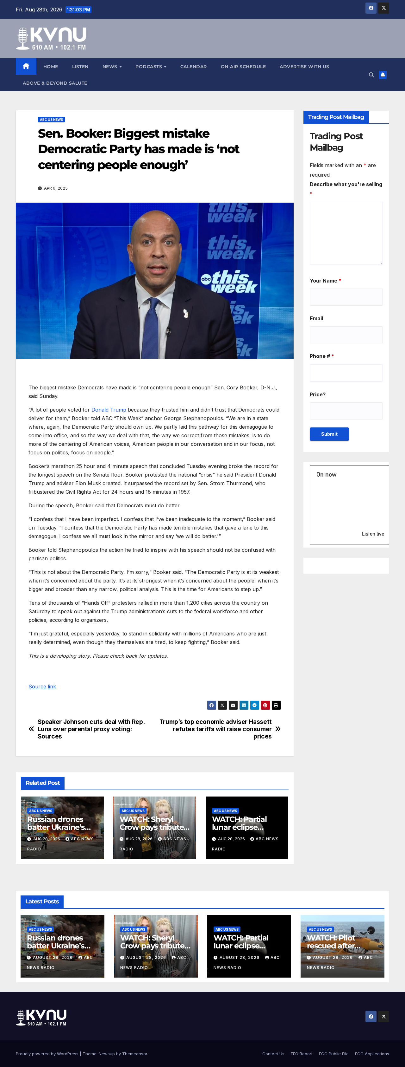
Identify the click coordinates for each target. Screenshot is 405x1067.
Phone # (322, 356)
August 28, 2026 (53, 957)
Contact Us (273, 1053)
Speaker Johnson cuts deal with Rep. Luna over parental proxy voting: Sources (91, 729)
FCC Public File (334, 1053)
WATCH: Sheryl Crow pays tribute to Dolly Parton (152, 827)
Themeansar (134, 1053)
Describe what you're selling (346, 189)
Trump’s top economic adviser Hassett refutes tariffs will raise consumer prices (215, 729)
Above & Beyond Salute (55, 83)
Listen (80, 66)
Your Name (325, 280)
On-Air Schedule (243, 66)
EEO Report (302, 1053)
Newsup (107, 1053)
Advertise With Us (304, 66)
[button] (371, 75)
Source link (42, 686)
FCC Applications (372, 1053)
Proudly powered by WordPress (48, 1053)
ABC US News (51, 119)
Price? (318, 394)
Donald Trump (108, 410)
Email (316, 318)
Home (50, 66)
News (111, 66)
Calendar (193, 66)
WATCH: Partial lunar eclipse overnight (239, 827)
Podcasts (149, 66)
